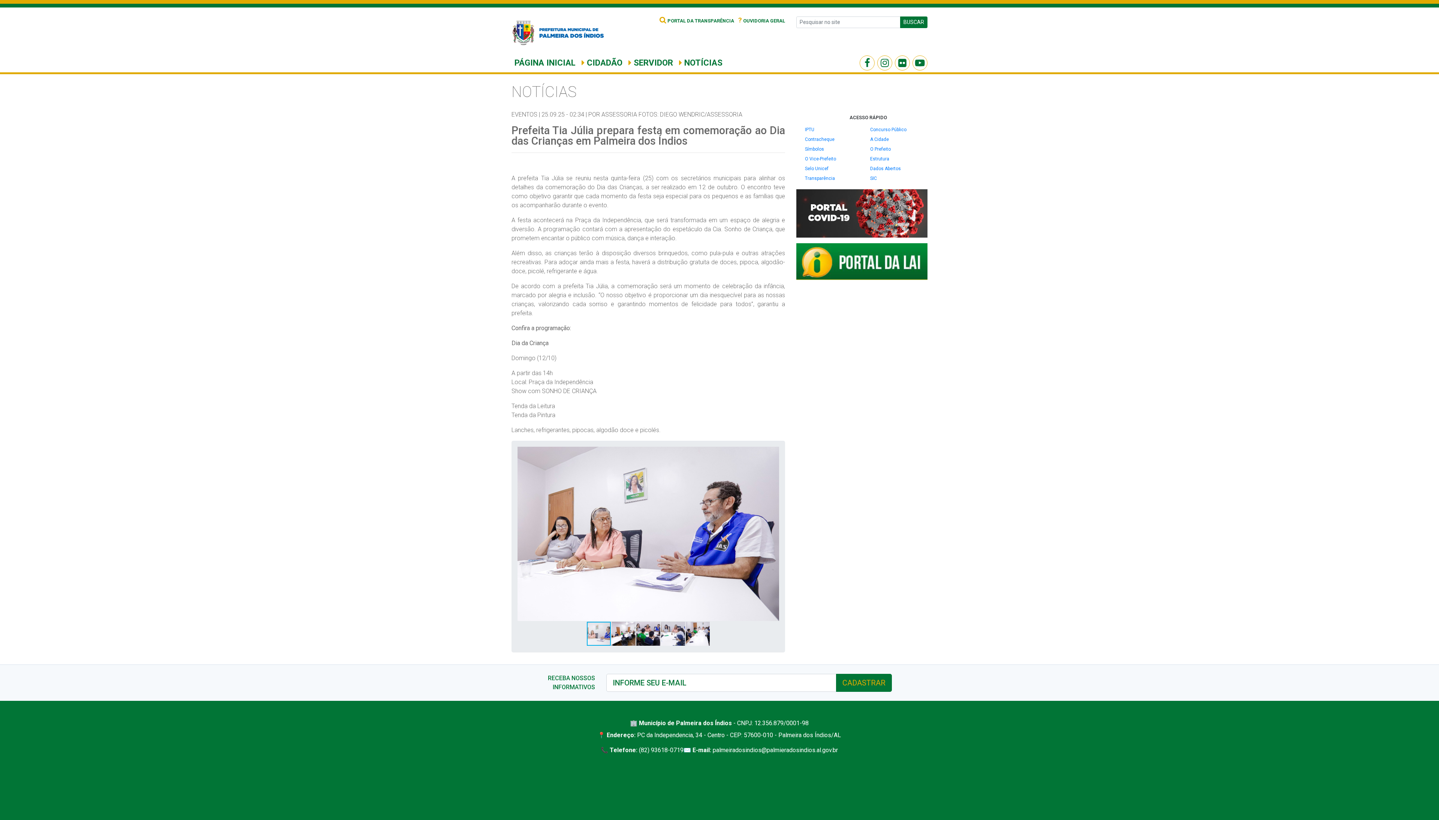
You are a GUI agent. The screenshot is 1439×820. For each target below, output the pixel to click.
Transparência (820, 178)
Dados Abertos (885, 168)
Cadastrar (864, 682)
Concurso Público (888, 129)
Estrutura (879, 159)
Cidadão (603, 62)
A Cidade (879, 139)
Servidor (652, 62)
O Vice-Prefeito (820, 159)
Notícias (702, 62)
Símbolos (814, 149)
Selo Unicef (817, 168)
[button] (772, 453)
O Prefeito (880, 149)
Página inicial (545, 62)
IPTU (809, 129)
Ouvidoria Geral (761, 21)
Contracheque (820, 139)
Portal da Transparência (700, 21)
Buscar (913, 22)
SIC (873, 178)
